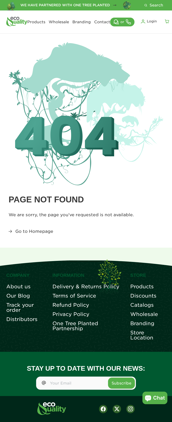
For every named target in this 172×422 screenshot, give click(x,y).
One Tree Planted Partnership (75, 326)
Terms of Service (74, 295)
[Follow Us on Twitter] (117, 409)
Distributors (22, 319)
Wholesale (59, 22)
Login (152, 21)
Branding (81, 22)
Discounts (143, 295)
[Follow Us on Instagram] (130, 409)
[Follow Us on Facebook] (103, 409)
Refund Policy (70, 305)
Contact (102, 22)
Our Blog (18, 295)
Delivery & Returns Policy (85, 286)
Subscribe (121, 383)
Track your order (20, 308)
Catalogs (142, 305)
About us (18, 286)
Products (36, 22)
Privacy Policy (70, 314)
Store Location (141, 335)
